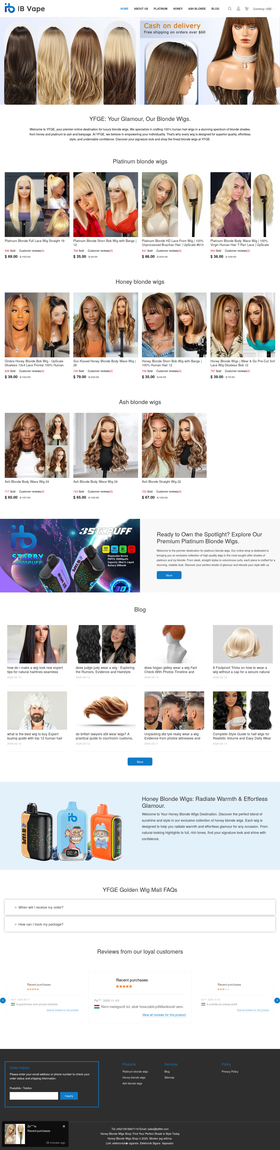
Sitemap (169, 1077)
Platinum (160, 8)
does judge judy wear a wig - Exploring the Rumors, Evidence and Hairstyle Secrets (105, 671)
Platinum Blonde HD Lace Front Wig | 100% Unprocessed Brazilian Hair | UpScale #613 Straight (173, 244)
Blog (215, 8)
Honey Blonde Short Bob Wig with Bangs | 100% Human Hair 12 (172, 362)
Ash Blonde (197, 8)
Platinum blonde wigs (135, 1071)
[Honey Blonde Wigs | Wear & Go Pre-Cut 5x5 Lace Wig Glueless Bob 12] (242, 325)
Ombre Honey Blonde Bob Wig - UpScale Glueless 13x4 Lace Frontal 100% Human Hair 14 (34, 364)
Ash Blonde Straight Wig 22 (161, 481)
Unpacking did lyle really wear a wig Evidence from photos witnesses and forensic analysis (172, 738)
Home (124, 8)
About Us (141, 8)
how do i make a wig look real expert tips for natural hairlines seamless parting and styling (35, 671)
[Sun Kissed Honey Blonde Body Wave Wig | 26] (105, 325)
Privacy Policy (230, 1071)
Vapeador (168, 1143)
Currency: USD (262, 9)
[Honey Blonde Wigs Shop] (25, 11)
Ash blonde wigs (132, 1083)
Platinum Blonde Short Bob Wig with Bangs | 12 (104, 242)
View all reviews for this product (164, 1014)
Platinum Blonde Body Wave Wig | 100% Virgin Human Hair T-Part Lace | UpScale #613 (239, 244)
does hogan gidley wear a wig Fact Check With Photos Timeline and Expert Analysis (170, 671)
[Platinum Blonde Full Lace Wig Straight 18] (37, 204)
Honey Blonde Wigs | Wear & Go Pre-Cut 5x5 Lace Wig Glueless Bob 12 (242, 362)
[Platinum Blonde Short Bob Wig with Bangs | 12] (105, 204)
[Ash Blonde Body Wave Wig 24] (37, 445)
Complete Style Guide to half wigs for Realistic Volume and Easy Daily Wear (242, 735)
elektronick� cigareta (125, 1143)
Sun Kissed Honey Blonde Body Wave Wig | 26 (104, 362)
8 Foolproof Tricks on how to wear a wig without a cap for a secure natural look (241, 671)
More (169, 575)
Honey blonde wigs (133, 1077)
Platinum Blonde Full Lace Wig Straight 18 (34, 240)
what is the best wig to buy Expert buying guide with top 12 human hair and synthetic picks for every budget (34, 738)
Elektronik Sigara (150, 1143)
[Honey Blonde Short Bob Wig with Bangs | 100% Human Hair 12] (174, 325)
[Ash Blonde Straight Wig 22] (174, 445)
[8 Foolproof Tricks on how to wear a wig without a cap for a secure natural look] (243, 644)
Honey (177, 8)
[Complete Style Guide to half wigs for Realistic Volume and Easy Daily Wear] (243, 710)
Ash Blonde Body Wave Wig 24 (27, 481)
